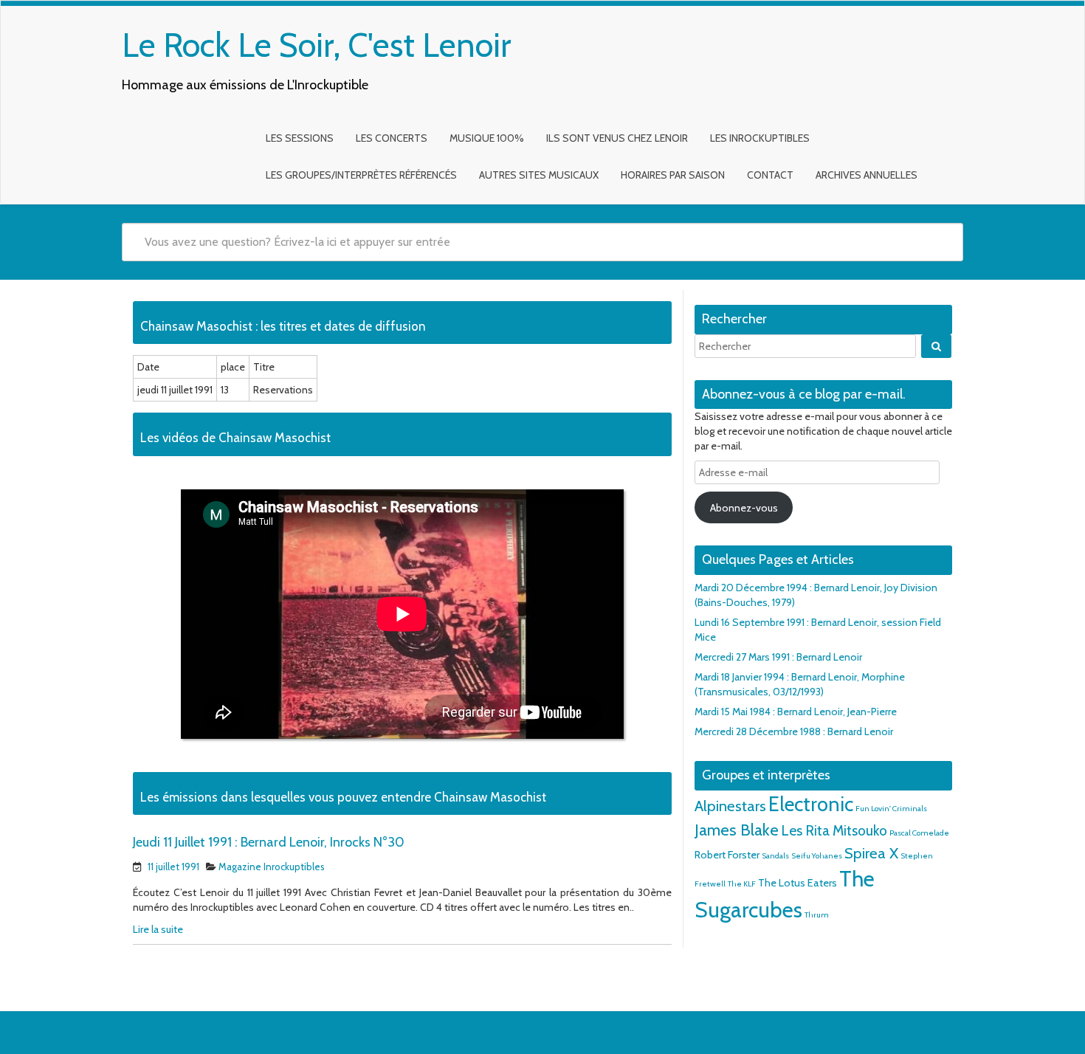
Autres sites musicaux (539, 175)
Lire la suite (158, 929)
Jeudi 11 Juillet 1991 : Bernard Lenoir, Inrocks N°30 (268, 842)
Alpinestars (730, 805)
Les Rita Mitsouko (834, 830)
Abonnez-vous (744, 507)
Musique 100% (487, 138)
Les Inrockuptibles (760, 138)
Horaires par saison (673, 175)
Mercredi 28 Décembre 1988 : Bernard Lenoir (794, 731)
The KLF (742, 884)
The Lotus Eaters (797, 882)
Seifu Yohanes (816, 856)
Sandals (775, 856)
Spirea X (871, 853)
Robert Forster (727, 854)
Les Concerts (391, 138)
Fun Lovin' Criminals (891, 808)
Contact (770, 175)
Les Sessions (300, 138)
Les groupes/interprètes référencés (361, 175)
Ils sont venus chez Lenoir (617, 138)
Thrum (817, 915)
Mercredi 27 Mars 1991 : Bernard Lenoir (778, 657)
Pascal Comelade (919, 833)
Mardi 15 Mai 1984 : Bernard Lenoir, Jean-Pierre (796, 711)
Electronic (810, 804)
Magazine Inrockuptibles (271, 866)
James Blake (737, 830)
